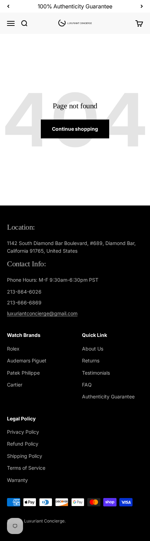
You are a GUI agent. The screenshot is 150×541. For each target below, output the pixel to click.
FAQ (87, 385)
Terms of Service (26, 468)
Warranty (17, 480)
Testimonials (96, 373)
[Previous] (8, 6)
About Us (92, 349)
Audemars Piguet (26, 360)
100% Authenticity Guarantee (75, 6)
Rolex (13, 349)
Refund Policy (22, 444)
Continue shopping (75, 129)
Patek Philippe (23, 373)
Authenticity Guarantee (108, 396)
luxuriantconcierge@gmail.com (42, 313)
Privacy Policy (23, 432)
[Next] (142, 6)
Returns (90, 360)
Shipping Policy (24, 456)
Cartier (14, 385)
